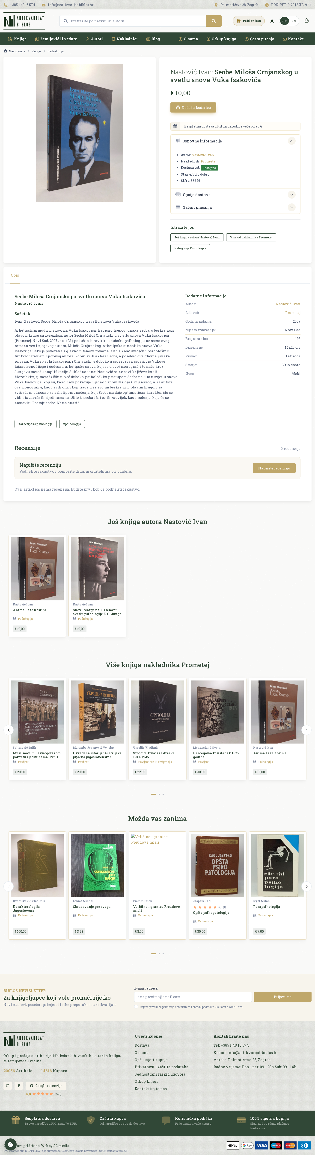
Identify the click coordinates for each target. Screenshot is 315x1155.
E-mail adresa (146, 988)
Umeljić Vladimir (145, 747)
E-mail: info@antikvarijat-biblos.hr (246, 1052)
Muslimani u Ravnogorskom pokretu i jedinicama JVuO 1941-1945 (37, 757)
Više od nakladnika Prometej (251, 237)
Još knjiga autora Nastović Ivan (197, 237)
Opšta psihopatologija (211, 912)
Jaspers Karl (202, 901)
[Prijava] (272, 21)
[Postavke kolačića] (11, 1144)
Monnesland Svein (207, 747)
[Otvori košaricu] (306, 21)
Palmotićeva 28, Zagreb (239, 5)
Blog (156, 38)
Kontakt (296, 38)
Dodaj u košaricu (196, 107)
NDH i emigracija (161, 762)
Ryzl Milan (261, 901)
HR (284, 21)
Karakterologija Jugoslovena (26, 908)
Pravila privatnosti (86, 1150)
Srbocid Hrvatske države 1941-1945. (154, 755)
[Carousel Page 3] (163, 794)
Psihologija (56, 51)
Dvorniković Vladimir (29, 901)
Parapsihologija (266, 906)
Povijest (23, 762)
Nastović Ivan (203, 155)
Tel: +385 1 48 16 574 (231, 1045)
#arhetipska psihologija (35, 424)
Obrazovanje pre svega (92, 906)
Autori (97, 38)
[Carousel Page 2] (159, 794)
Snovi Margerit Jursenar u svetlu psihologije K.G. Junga (97, 612)
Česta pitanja (262, 38)
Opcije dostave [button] (197, 194)
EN (294, 21)
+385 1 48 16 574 (22, 5)
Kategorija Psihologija (190, 248)
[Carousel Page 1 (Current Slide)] (153, 794)
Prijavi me (282, 996)
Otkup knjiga (224, 38)
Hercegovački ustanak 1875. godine (216, 755)
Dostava (142, 1045)
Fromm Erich (142, 901)
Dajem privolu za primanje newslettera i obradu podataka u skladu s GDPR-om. (191, 1007)
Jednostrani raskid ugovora (160, 1074)
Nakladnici (127, 38)
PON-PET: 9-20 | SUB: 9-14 (291, 5)
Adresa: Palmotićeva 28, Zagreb (242, 1059)
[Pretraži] (214, 21)
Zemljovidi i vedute (58, 38)
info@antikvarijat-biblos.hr (70, 5)
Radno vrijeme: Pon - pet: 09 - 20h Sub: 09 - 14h (255, 1067)
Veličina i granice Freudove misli (156, 908)
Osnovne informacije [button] (202, 141)
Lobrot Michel (83, 901)
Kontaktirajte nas (151, 1088)
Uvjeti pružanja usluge (113, 1150)
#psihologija (72, 424)
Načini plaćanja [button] (197, 207)
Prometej (208, 161)
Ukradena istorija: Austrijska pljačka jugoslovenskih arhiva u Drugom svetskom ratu (97, 759)
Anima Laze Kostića (29, 610)
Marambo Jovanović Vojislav (94, 747)
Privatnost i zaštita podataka (161, 1067)
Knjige (20, 38)
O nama (191, 38)
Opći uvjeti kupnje (151, 1059)
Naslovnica (17, 51)
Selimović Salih (24, 747)
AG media (61, 1145)
